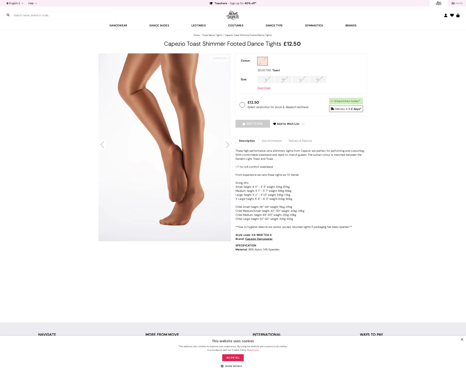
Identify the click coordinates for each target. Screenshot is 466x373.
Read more (253, 350)
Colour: (246, 60)
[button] (233, 366)
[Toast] (262, 61)
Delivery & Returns (300, 140)
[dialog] (233, 354)
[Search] (8, 15)
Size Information (272, 140)
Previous (102, 144)
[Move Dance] (233, 15)
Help (31, 3)
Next (227, 144)
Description (247, 140)
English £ (15, 3)
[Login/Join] (446, 15)
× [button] (462, 339)
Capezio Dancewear (259, 239)
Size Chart (264, 88)
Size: (244, 79)
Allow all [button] (233, 357)
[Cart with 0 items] (458, 15)
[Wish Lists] (452, 15)
